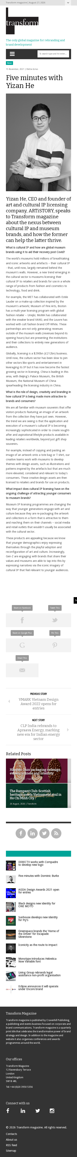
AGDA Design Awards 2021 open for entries (38, 891)
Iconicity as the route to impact (37, 944)
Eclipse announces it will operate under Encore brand (38, 988)
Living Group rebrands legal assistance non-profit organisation (39, 974)
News (9, 63)
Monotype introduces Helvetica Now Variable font (37, 960)
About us (11, 1139)
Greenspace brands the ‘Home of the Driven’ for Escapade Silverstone (38, 933)
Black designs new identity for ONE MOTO (36, 905)
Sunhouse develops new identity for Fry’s (38, 919)
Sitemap (11, 1150)
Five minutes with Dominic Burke (38, 875)
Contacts (11, 1133)
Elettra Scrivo (32, 69)
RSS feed (11, 1145)
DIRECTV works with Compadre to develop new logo (38, 863)
